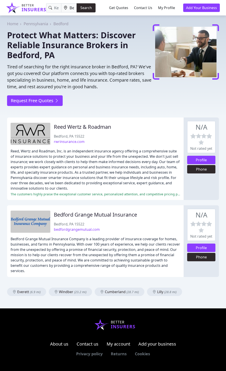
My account (118, 344)
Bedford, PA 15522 (69, 136)
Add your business (157, 344)
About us (59, 344)
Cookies (142, 353)
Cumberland (121, 291)
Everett (28, 291)
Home (12, 23)
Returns (119, 353)
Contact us (87, 344)
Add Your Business (201, 7)
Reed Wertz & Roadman (82, 126)
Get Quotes (118, 7)
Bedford (60, 23)
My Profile (166, 7)
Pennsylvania (36, 23)
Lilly (166, 291)
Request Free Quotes (33, 101)
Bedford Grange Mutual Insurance (95, 214)
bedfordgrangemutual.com (77, 229)
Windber (72, 291)
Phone (201, 169)
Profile (201, 160)
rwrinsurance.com (69, 141)
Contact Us (143, 7)
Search (86, 7)
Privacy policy (89, 353)
